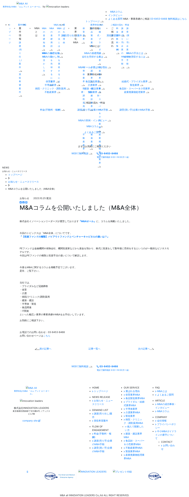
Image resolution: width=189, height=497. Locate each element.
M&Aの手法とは (59, 37)
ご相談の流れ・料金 (120, 24)
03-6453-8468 (158, 18)
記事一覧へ (94, 348)
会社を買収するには (135, 56)
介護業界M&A (132, 412)
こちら (46, 335)
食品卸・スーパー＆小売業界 (135, 88)
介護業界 (92, 72)
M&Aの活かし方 (44, 62)
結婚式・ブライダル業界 (99, 44)
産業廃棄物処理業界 (135, 92)
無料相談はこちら (177, 18)
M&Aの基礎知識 (44, 37)
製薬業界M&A (132, 451)
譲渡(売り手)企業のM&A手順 (93, 109)
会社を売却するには (93, 56)
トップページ (15, 174)
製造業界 (100, 72)
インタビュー (115, 15)
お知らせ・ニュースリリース (23, 181)
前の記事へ (45, 348)
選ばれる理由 (132, 391)
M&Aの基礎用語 (51, 37)
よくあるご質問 (165, 394)
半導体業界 (51, 84)
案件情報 (22, 24)
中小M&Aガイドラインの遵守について (165, 435)
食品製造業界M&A (135, 398)
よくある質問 (115, 18)
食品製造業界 (92, 37)
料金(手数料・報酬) (51, 109)
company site (30, 420)
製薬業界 (92, 139)
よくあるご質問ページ (81, 380)
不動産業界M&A (133, 447)
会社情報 (161, 420)
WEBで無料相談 (80, 153)
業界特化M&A (96, 24)
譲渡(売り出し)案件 (20, 54)
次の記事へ (144, 348)
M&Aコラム (116, 11)
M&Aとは (58, 24)
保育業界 (51, 81)
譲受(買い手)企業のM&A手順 (135, 109)
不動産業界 (51, 92)
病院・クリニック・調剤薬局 (51, 88)
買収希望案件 (20, 83)
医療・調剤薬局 (83, 97)
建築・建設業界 (91, 97)
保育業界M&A (132, 394)
